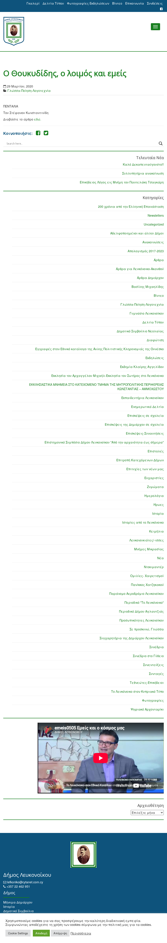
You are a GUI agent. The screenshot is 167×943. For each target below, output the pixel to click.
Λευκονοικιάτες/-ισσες (146, 540)
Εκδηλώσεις (154, 358)
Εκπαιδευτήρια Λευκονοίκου (142, 398)
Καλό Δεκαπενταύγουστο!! (143, 164)
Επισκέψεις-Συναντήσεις (145, 433)
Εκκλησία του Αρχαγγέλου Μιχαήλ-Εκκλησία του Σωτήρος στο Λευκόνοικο (107, 375)
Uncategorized (154, 224)
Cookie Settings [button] (18, 933)
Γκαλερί (33, 3)
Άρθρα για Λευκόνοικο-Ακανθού (140, 269)
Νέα (160, 558)
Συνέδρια (156, 647)
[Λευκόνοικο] (83, 31)
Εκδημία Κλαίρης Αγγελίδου (142, 366)
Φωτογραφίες (153, 700)
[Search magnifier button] (161, 143)
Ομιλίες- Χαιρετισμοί (147, 576)
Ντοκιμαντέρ (154, 567)
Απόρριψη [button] (60, 933)
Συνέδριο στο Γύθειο (148, 656)
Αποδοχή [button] (41, 933)
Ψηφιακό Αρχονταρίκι (147, 709)
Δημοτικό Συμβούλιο (18, 911)
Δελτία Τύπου (53, 3)
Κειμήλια (156, 531)
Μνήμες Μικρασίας (149, 549)
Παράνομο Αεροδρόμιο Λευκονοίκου (136, 593)
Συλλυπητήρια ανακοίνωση (143, 173)
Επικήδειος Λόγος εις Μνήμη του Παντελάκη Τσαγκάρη (122, 182)
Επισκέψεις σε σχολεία (145, 415)
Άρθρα (159, 260)
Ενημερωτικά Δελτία (147, 406)
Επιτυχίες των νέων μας (145, 469)
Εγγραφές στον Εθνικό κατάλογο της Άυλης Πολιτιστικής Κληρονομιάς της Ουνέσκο (99, 349)
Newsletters (156, 215)
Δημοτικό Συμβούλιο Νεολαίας (140, 331)
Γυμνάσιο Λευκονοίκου (147, 313)
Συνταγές (156, 673)
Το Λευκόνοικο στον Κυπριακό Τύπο (137, 691)
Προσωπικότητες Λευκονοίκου (142, 620)
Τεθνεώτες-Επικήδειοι (147, 682)
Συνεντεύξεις (153, 665)
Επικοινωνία (134, 3)
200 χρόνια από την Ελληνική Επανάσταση (131, 206)
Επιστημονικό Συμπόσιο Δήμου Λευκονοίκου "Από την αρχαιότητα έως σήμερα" (104, 442)
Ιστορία (158, 513)
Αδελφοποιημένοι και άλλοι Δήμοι (137, 233)
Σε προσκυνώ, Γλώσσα (147, 629)
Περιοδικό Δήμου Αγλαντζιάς (141, 611)
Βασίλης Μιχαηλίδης (148, 286)
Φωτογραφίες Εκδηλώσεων (88, 3)
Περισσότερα (81, 933)
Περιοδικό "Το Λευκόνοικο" (144, 602)
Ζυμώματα (155, 487)
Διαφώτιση (155, 340)
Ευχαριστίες (154, 478)
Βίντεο (117, 3)
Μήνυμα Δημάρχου (17, 902)
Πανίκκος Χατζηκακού (147, 584)
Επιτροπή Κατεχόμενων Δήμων (140, 460)
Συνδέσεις (155, 3)
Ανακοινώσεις (153, 242)
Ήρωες (159, 504)
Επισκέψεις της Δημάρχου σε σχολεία (134, 424)
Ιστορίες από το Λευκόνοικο (143, 522)
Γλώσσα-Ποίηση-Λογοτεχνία (29, 90)
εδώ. (37, 119)
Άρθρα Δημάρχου (150, 277)
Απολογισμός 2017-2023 (146, 251)
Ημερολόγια (154, 495)
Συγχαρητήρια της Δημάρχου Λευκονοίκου (132, 638)
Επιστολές (156, 451)
